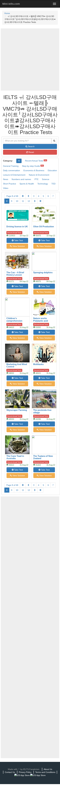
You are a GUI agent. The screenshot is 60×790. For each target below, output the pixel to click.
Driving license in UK (17, 226)
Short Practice (9, 184)
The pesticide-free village (42, 411)
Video (5, 188)
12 (29, 201)
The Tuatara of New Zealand (43, 457)
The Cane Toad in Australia (15, 457)
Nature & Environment (39, 175)
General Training (10, 166)
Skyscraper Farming (16, 410)
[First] (23, 196)
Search (31, 146)
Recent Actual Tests (34, 161)
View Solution (18, 246)
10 (17, 201)
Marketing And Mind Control (16, 365)
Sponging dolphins (43, 272)
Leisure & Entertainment (14, 175)
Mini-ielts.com (11, 3)
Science (45, 179)
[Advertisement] (30, 59)
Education (52, 170)
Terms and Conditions (45, 772)
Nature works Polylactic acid (40, 319)
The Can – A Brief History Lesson (15, 273)
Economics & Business (33, 170)
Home (7, 13)
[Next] (35, 201)
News (5, 179)
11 (23, 201)
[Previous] (28, 196)
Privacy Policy (25, 772)
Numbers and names (21, 179)
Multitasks (38, 364)
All (19, 161)
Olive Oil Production (43, 226)
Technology (42, 184)
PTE (36, 179)
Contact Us (10, 772)
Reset (31, 152)
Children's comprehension (14, 319)
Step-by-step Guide (31, 166)
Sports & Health (27, 184)
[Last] (40, 201)
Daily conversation (11, 170)
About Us (48, 769)
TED (53, 184)
